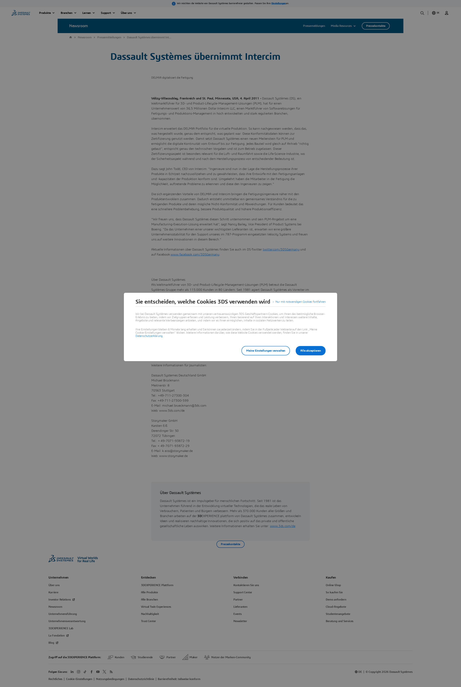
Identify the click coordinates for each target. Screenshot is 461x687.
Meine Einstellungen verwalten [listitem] (265, 350)
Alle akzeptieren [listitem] (310, 350)
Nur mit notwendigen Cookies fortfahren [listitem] (300, 301)
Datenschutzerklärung (149, 336)
